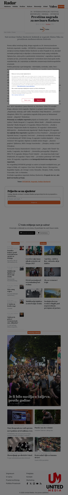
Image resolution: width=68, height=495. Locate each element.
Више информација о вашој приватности (25, 86)
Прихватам (39, 100)
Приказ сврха (27, 100)
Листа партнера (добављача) (18, 94)
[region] (34, 87)
